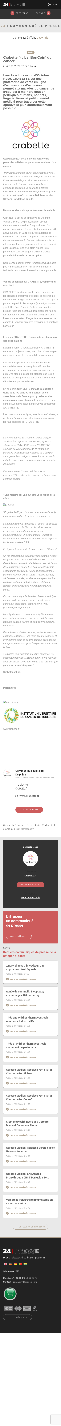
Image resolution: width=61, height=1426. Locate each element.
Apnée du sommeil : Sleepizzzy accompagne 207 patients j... (25, 993)
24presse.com (27, 829)
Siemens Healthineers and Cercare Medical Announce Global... (27, 1123)
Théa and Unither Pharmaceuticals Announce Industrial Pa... (27, 1019)
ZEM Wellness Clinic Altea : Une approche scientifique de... (25, 967)
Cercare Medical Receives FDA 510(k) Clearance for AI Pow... (29, 1071)
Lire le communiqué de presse (22, 979)
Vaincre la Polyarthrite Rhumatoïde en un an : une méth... (29, 1201)
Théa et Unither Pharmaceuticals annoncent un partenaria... (26, 1045)
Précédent (22, 13)
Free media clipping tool (18, 1317)
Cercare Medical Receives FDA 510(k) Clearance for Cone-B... (29, 1097)
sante (6, 948)
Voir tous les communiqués (32, 1227)
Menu (55, 4)
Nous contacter (30, 809)
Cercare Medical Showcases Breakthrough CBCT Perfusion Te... (27, 1175)
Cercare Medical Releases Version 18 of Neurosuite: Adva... (30, 1149)
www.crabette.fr (29, 796)
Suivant (41, 13)
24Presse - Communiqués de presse (14, 4)
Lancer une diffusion (17, 936)
